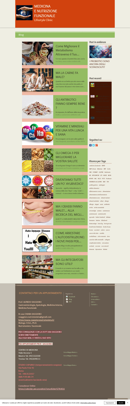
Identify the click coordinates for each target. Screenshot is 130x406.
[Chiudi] (127, 402)
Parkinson (109, 178)
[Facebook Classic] (90, 145)
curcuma (97, 246)
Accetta (121, 403)
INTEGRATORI (95, 175)
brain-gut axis (107, 223)
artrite (91, 207)
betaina (98, 220)
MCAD (105, 175)
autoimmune (106, 211)
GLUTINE (101, 172)
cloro (108, 236)
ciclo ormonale (102, 236)
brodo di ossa (106, 227)
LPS (101, 175)
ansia (101, 204)
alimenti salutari (105, 198)
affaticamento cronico (95, 191)
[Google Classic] (96, 145)
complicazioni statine (95, 243)
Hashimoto (107, 172)
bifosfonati (104, 220)
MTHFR (91, 178)
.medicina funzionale (95, 166)
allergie (107, 201)
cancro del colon (93, 233)
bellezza (108, 217)
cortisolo (91, 246)
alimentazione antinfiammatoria (98, 195)
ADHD (103, 166)
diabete (105, 249)
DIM (90, 172)
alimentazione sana (94, 198)
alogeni (97, 204)
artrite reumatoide (99, 207)
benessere (92, 220)
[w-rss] (67, 301)
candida (102, 233)
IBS (90, 175)
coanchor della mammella (96, 240)
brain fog (100, 223)
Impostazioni (110, 403)
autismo (99, 211)
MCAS (109, 175)
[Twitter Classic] (93, 145)
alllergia (91, 204)
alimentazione (106, 191)
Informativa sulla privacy (88, 403)
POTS (103, 178)
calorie (103, 230)
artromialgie (92, 211)
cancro (108, 230)
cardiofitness (92, 236)
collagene (107, 240)
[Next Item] (108, 51)
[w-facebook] (67, 296)
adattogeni (102, 185)
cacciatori (97, 230)
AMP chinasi (92, 169)
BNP (105, 169)
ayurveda (91, 217)
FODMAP (95, 172)
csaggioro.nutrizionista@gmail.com (34, 317)
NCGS (99, 178)
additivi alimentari (94, 188)
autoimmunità (102, 214)
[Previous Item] (93, 51)
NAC (95, 178)
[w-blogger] (67, 299)
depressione (98, 249)
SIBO (104, 182)
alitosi (101, 201)
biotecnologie (93, 223)
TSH (108, 182)
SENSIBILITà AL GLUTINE (95, 182)
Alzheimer (99, 169)
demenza (91, 249)
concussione (105, 243)
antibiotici (107, 204)
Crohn (108, 169)
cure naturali (104, 246)
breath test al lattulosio (95, 227)
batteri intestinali (100, 217)
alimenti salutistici (94, 201)
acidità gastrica (93, 185)
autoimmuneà (93, 214)
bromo (91, 230)
